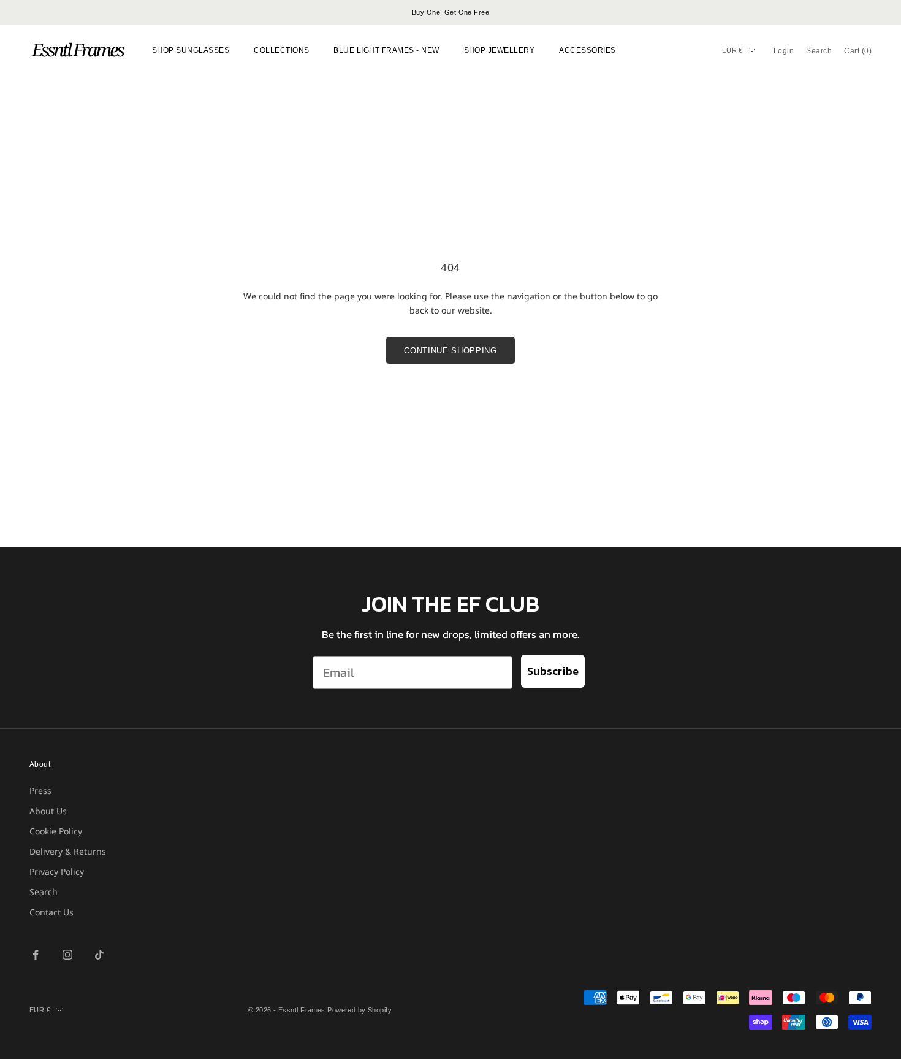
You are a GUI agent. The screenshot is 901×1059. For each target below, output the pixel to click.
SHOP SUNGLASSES (190, 50)
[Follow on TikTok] (99, 955)
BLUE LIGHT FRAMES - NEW (386, 50)
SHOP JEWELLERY (499, 50)
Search (43, 892)
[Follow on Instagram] (67, 955)
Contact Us (51, 912)
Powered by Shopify (359, 1010)
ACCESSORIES (587, 50)
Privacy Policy (56, 871)
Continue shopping (450, 350)
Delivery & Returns (67, 851)
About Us (48, 811)
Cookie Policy (55, 831)
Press (40, 790)
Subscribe (553, 671)
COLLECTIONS (281, 50)
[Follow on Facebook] (35, 955)
